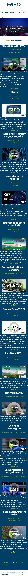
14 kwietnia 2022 (15, 52)
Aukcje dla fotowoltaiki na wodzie (14, 513)
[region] (14, 27)
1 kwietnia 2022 (15, 98)
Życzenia (14, 422)
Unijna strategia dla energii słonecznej (14, 471)
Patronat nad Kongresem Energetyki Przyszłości (14, 135)
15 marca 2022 (15, 185)
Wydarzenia (14, 88)
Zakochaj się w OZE (14, 392)
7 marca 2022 (22, 273)
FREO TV (14, 92)
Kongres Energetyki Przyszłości (14, 177)
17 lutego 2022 (15, 315)
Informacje (14, 130)
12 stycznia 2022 (15, 520)
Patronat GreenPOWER (14, 309)
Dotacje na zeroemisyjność (14, 427)
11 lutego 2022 (22, 396)
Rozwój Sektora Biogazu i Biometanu (14, 268)
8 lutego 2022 (22, 432)
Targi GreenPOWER (14, 353)
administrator (17, 49)
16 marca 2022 (15, 142)
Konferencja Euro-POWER (14, 46)
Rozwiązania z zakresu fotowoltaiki (14, 224)
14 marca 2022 (15, 231)
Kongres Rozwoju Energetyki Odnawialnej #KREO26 (14, 30)
